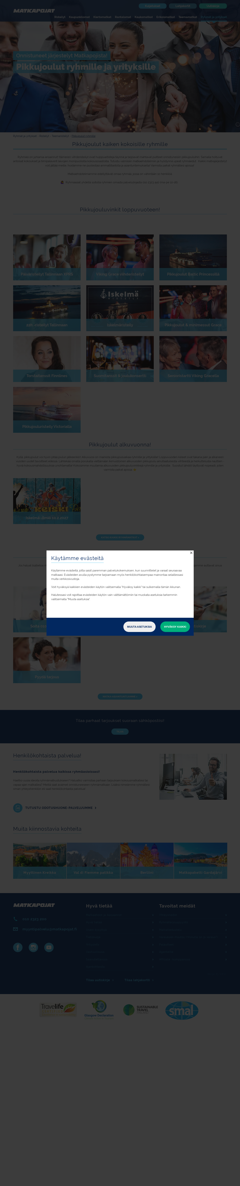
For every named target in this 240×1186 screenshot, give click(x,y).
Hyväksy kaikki (175, 626)
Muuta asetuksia (139, 626)
